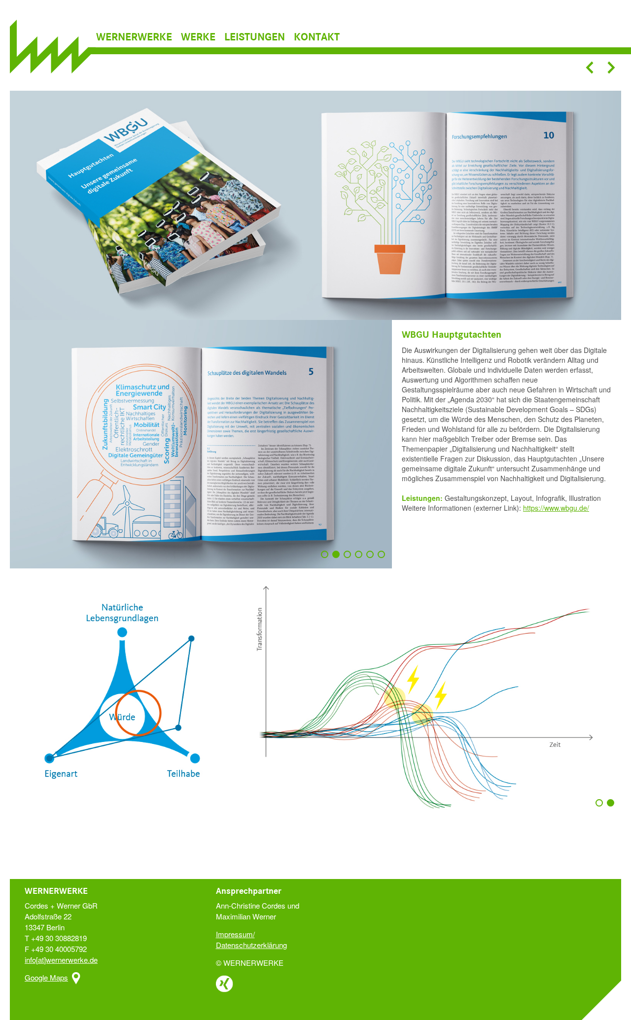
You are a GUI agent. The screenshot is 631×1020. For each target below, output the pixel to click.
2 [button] (338, 559)
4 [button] (361, 559)
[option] (315, 205)
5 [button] (372, 559)
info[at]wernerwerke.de (61, 959)
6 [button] (383, 559)
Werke (198, 37)
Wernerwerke (134, 37)
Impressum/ (235, 934)
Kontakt (317, 37)
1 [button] (327, 559)
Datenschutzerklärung (251, 945)
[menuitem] (137, 37)
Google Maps (46, 977)
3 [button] (349, 559)
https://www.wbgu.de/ (556, 508)
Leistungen (254, 37)
